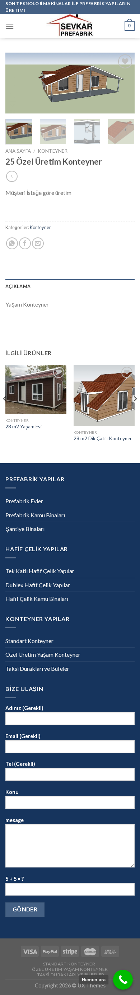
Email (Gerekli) (23, 736)
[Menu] (9, 26)
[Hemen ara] (123, 980)
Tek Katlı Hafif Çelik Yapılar (39, 570)
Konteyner (52, 151)
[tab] (70, 286)
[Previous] (16, 84)
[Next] (123, 84)
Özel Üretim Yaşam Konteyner (42, 654)
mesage (14, 820)
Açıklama (18, 286)
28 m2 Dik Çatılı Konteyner (103, 438)
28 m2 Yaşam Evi (23, 426)
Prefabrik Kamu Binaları (35, 515)
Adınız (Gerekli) (24, 708)
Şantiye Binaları (25, 528)
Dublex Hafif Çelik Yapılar (37, 584)
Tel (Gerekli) (20, 764)
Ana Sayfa (18, 151)
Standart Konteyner (29, 640)
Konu (12, 792)
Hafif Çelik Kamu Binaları (36, 598)
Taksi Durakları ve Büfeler (37, 668)
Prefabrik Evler (24, 501)
